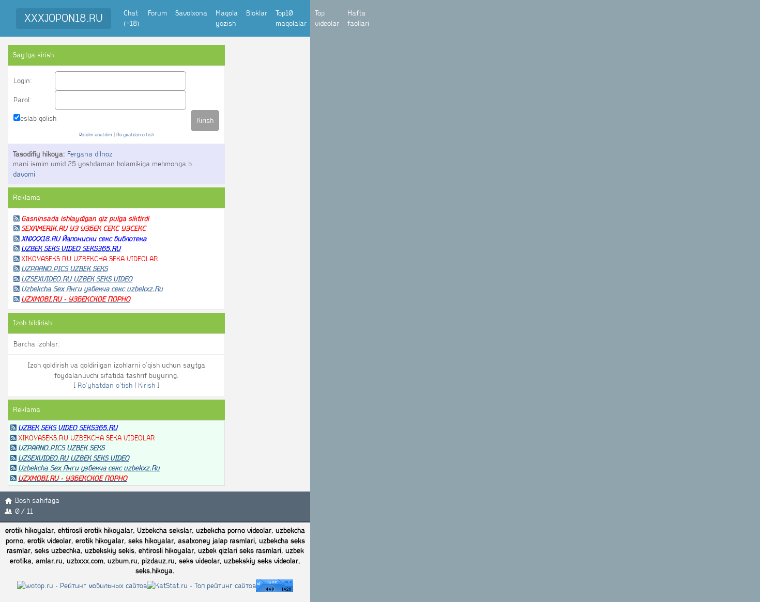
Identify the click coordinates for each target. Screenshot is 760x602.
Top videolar (327, 18)
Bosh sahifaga (37, 500)
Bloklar (256, 13)
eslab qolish (38, 118)
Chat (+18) (132, 18)
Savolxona (191, 13)
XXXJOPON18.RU (63, 18)
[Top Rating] (274, 585)
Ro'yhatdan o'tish (105, 385)
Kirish (146, 385)
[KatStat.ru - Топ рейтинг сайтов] (201, 585)
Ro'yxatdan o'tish (135, 134)
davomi (24, 174)
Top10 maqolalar (291, 18)
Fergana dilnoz (90, 154)
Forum (157, 13)
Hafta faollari (358, 18)
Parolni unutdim (95, 134)
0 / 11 (24, 511)
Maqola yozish (227, 18)
